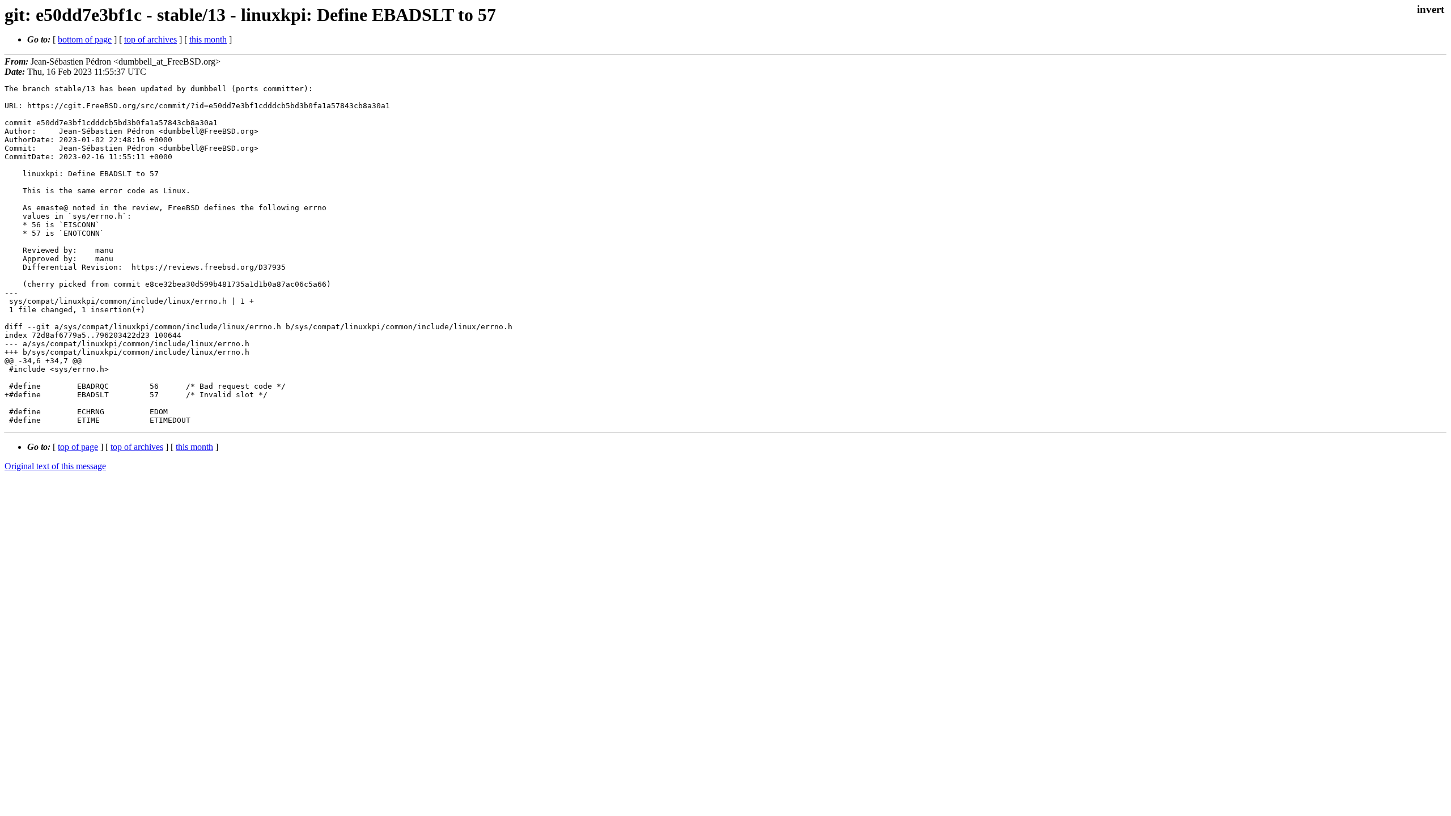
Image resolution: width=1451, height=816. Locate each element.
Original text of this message (55, 466)
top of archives (150, 39)
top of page (78, 447)
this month (208, 39)
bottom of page (85, 39)
